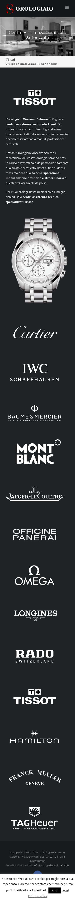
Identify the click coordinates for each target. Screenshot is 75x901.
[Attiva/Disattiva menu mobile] (67, 7)
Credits (65, 865)
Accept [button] (54, 890)
